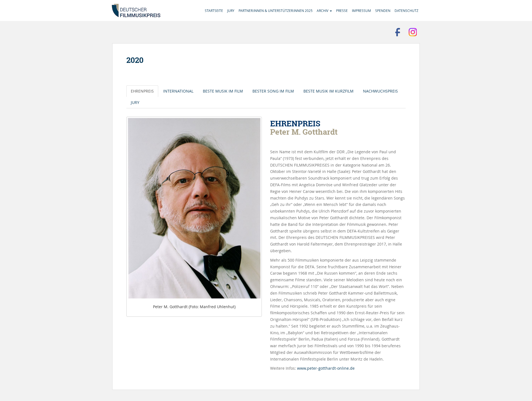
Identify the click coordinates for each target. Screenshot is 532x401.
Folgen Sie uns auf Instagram (413, 32)
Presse (342, 10)
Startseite (214, 10)
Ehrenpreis (142, 91)
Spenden (382, 10)
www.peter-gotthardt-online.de (326, 368)
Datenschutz (406, 10)
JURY (135, 102)
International (178, 91)
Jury (230, 10)
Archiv (323, 10)
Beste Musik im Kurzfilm (328, 91)
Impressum (361, 10)
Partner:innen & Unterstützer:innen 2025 (276, 10)
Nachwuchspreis (380, 91)
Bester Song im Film (273, 91)
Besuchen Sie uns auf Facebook (398, 32)
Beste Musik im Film (223, 91)
